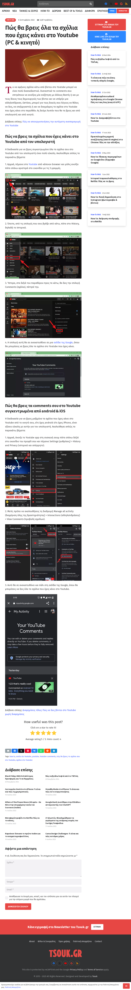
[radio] (32, 733)
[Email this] (8, 751)
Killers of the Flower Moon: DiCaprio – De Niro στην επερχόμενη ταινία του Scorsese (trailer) (23, 805)
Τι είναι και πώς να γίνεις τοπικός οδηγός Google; (103, 79)
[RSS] (126, 3)
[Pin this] (28, 751)
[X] (111, 3)
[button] (110, 11)
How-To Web (96, 55)
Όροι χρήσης (64, 941)
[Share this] (15, 751)
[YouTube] (116, 3)
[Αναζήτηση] (91, 4)
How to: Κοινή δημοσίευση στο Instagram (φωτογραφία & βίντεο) (106, 200)
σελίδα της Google (63, 342)
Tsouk (94, 976)
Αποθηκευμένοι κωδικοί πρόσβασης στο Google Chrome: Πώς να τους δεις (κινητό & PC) (107, 99)
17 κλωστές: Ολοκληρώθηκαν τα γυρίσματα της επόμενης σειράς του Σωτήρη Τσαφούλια (61, 821)
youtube (35, 756)
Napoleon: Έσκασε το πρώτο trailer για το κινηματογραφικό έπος (22, 835)
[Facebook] (105, 3)
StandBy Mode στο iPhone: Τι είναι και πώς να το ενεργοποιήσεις (62, 790)
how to (12, 756)
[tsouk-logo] (8, 4)
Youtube (33, 164)
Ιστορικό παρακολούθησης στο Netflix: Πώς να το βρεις (106, 180)
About (32, 941)
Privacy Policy (76, 969)
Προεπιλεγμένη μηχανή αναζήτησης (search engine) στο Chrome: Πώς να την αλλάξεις (107, 139)
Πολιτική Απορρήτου (82, 941)
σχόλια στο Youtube (24, 760)
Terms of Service (95, 969)
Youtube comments (48, 756)
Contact (98, 941)
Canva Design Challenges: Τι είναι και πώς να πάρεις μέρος (62, 835)
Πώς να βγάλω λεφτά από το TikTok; (61, 776)
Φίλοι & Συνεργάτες (47, 941)
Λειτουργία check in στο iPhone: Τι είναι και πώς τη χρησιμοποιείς (22, 790)
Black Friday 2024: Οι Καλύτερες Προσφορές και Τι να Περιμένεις (19, 777)
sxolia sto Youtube (23, 756)
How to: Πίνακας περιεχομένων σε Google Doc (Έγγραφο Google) (106, 159)
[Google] (121, 3)
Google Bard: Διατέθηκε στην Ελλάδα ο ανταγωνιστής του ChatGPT (62, 803)
